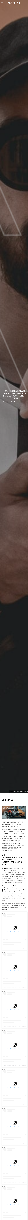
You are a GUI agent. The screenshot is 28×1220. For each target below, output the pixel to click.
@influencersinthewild (8, 890)
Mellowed (15, 886)
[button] (2, 2)
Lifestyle (7, 799)
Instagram (6, 868)
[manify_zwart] (14, 3)
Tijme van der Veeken (20, 402)
